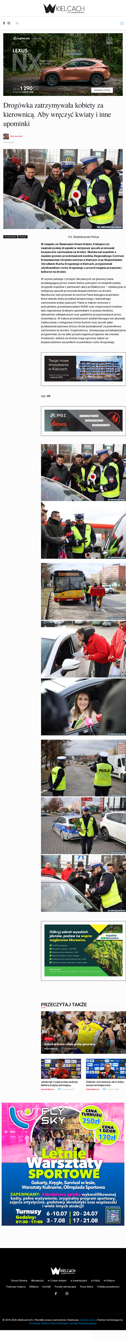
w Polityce (109, 1280)
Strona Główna (19, 1280)
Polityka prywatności (108, 1286)
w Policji (95, 1280)
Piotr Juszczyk (16, 136)
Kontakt (46, 1286)
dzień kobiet (10, 237)
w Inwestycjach (79, 1280)
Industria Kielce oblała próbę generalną (69, 1044)
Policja (23, 237)
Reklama (34, 1286)
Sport (48, 1039)
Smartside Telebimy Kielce (43, 1323)
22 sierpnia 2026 (70, 1049)
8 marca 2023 (8, 142)
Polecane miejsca (15, 1286)
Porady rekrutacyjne (65, 1286)
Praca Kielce (86, 1286)
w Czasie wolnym (57, 1280)
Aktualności (37, 1280)
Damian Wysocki (50, 1049)
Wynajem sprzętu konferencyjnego (78, 1323)
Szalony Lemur (88, 1319)
